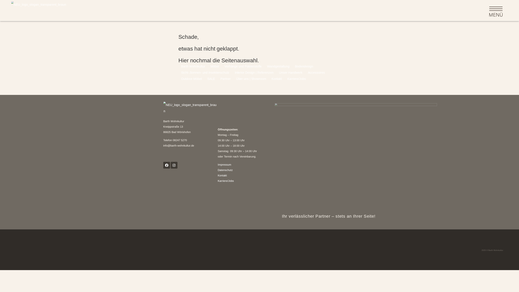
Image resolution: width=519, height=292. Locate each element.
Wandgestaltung (278, 66)
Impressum (224, 164)
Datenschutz (225, 170)
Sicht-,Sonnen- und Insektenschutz (205, 72)
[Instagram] (174, 165)
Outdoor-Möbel (191, 79)
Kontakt (277, 79)
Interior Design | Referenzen (254, 72)
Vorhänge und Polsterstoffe (243, 66)
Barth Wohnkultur (193, 66)
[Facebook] (166, 165)
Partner (225, 79)
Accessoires (316, 72)
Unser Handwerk (290, 72)
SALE (211, 79)
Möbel (214, 66)
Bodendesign (304, 66)
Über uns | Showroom (251, 79)
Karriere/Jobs (296, 79)
